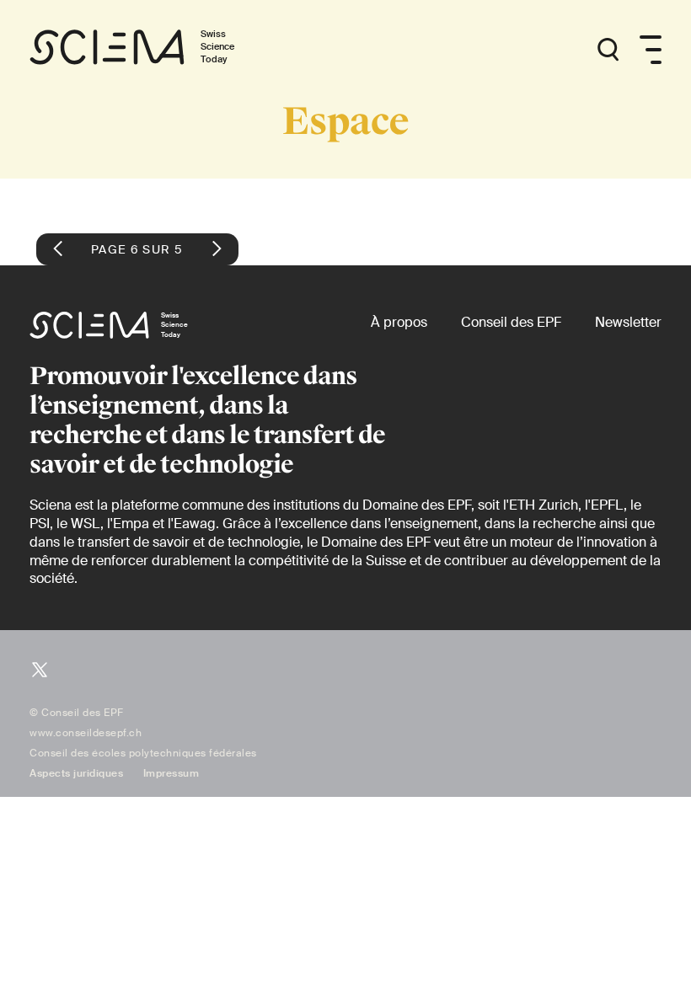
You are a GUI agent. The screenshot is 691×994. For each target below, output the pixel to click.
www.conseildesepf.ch (85, 733)
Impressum (171, 773)
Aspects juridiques (76, 773)
